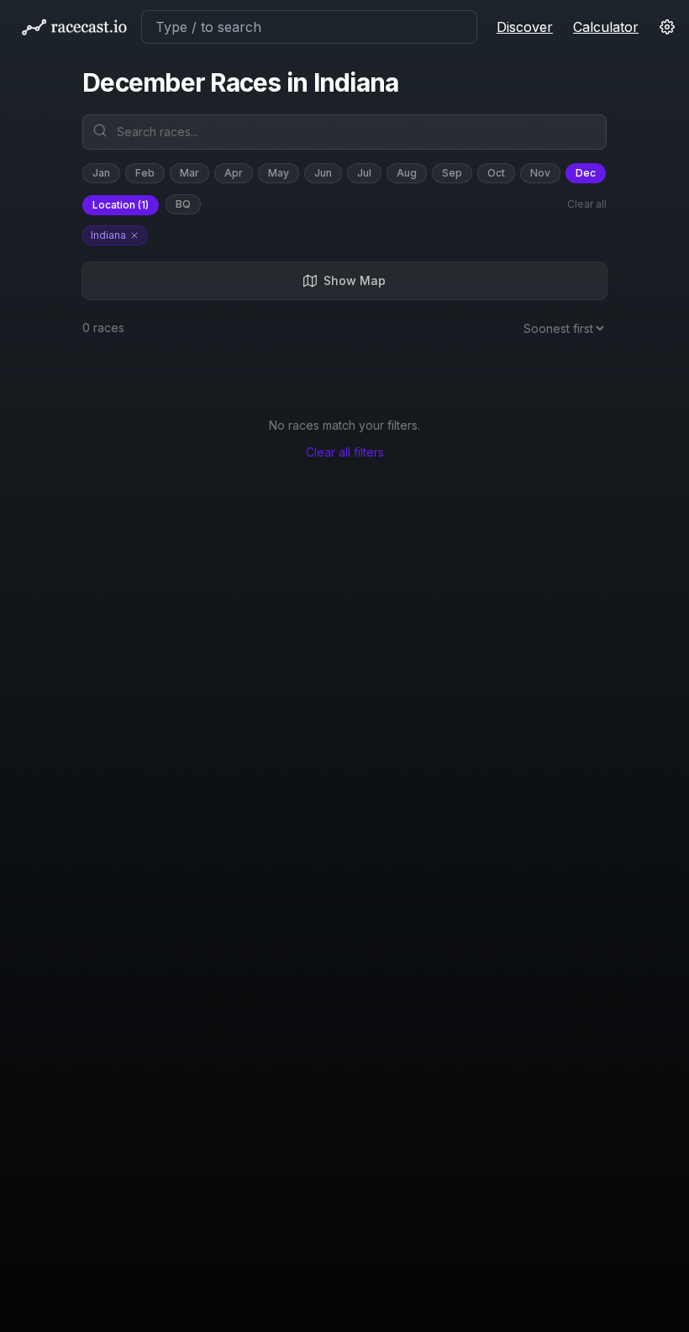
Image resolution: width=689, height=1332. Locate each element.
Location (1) (120, 204)
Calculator (606, 26)
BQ (183, 204)
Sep (452, 172)
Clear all (587, 204)
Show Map (354, 280)
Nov (540, 172)
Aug (407, 172)
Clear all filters (345, 452)
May (278, 172)
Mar (189, 172)
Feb (145, 172)
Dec (586, 172)
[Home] (74, 26)
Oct (496, 172)
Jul (364, 172)
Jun (323, 172)
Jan (101, 172)
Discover (525, 26)
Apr (233, 172)
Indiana (108, 235)
